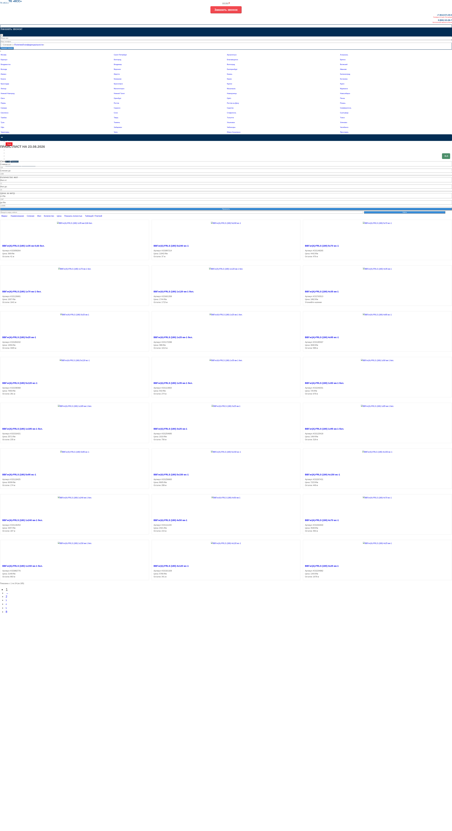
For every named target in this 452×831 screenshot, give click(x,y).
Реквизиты (15, 161)
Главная (10, 141)
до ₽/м (3, 203)
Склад (9, 153)
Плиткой (98, 216)
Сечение (30, 216)
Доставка (10, 156)
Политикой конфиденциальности (28, 45)
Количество (49, 216)
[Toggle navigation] (2, 137)
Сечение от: (5, 164)
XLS (446, 156)
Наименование (17, 216)
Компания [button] (10, 159)
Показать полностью (73, 216)
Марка (4, 216)
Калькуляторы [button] (12, 164)
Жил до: (3, 187)
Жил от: (3, 180)
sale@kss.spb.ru (446, 171)
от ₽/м (2, 196)
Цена (59, 216)
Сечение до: (5, 171)
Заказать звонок (226, 9)
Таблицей (89, 216)
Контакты (10, 150)
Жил (39, 216)
